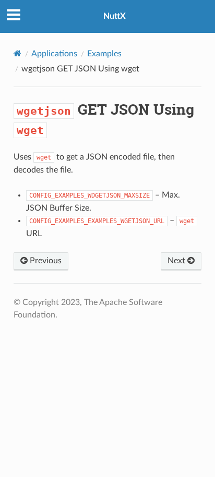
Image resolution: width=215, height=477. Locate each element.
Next (177, 260)
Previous (45, 260)
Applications (54, 54)
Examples (104, 54)
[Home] (17, 53)
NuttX (114, 16)
